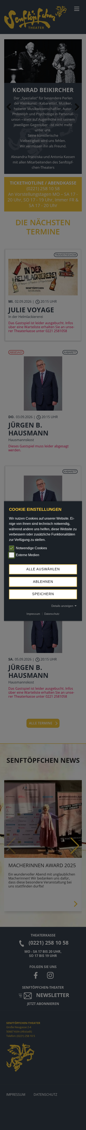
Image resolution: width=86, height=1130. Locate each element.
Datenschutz (51, 613)
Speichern (43, 594)
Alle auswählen (43, 569)
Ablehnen (43, 581)
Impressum (33, 613)
